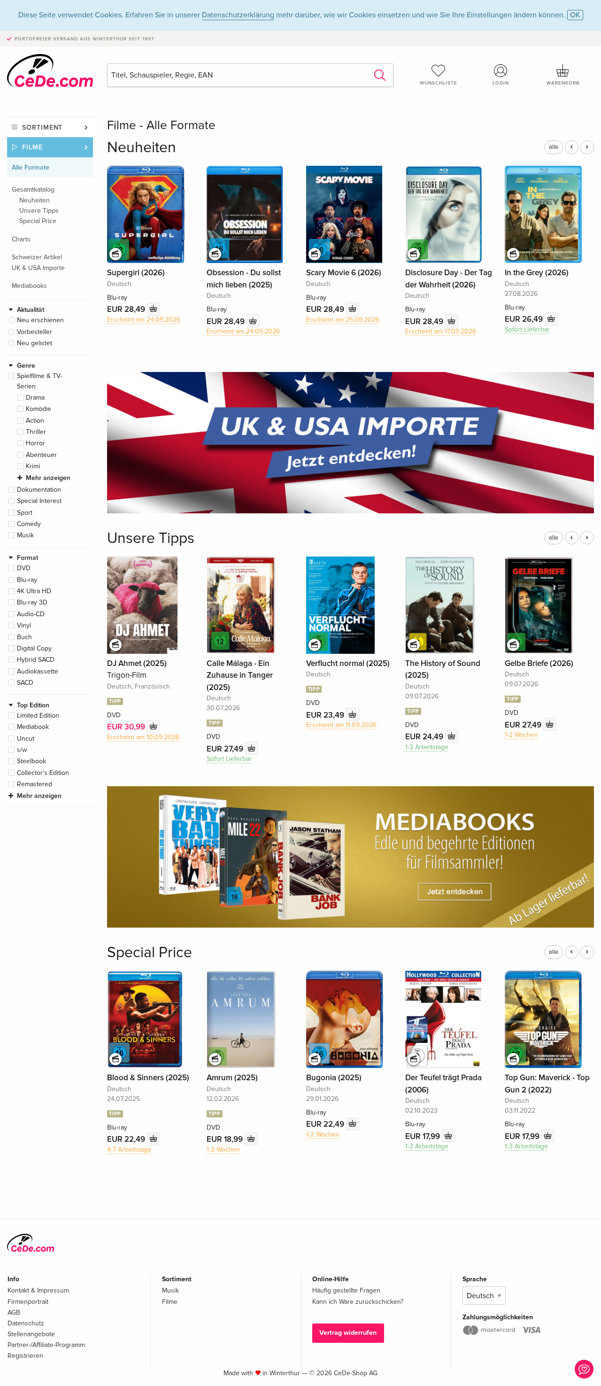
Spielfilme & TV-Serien (39, 381)
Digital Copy (34, 648)
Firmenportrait (28, 1302)
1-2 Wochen (521, 735)
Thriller (36, 432)
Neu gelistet (34, 343)
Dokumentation (39, 490)
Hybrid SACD (35, 660)
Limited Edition (38, 716)
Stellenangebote (31, 1334)
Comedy (29, 524)
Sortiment (42, 128)
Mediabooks (29, 286)
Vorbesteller (34, 332)
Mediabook (33, 727)
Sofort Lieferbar (527, 329)
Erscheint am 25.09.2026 (342, 320)
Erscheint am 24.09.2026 (143, 320)
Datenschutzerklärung (238, 15)
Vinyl (24, 625)
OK (575, 15)
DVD (24, 568)
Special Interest (39, 501)
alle (553, 147)
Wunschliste (438, 83)
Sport (24, 513)
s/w (22, 750)
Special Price (37, 221)
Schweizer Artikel (37, 257)
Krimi (33, 466)
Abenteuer (41, 455)
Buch (24, 637)
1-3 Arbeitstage (426, 747)
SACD (25, 683)
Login (501, 83)
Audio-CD (31, 614)
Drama (35, 398)
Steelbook (31, 761)
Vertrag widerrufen (348, 1333)
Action (35, 421)
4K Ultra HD (34, 591)
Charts (21, 239)
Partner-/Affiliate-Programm (46, 1345)
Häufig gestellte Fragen (346, 1290)
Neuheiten (34, 200)
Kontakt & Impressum (38, 1290)
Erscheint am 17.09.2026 (440, 331)
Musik (25, 535)
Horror (35, 443)
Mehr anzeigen (48, 478)
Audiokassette (37, 671)
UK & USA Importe (38, 268)
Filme (32, 147)
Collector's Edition (43, 773)
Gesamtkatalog (33, 190)
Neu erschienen (40, 320)
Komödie (38, 409)
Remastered (34, 784)
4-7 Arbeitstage (129, 1150)
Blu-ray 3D (32, 602)
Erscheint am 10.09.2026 (143, 737)
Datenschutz (26, 1323)
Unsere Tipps (39, 211)
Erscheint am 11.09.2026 (341, 725)
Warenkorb (563, 83)
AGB (14, 1312)
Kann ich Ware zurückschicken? (357, 1302)
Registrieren (25, 1356)
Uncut (25, 739)
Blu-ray (27, 580)
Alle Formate (30, 167)
